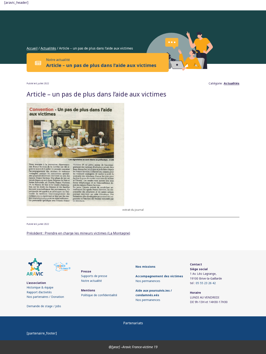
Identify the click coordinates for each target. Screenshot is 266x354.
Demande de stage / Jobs (44, 306)
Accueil (32, 48)
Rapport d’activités (39, 292)
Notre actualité (91, 281)
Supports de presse (94, 276)
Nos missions (145, 267)
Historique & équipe (40, 287)
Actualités (48, 48)
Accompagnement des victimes (159, 276)
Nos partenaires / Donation (45, 297)
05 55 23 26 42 (206, 283)
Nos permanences (147, 281)
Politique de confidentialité (99, 295)
